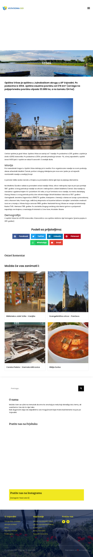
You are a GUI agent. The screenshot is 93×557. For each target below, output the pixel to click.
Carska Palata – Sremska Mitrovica (23, 367)
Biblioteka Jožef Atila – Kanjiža (20, 316)
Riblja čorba (55, 367)
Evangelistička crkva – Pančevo (64, 316)
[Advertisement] (46, 33)
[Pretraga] (81, 388)
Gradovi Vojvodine (46, 58)
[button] (89, 8)
